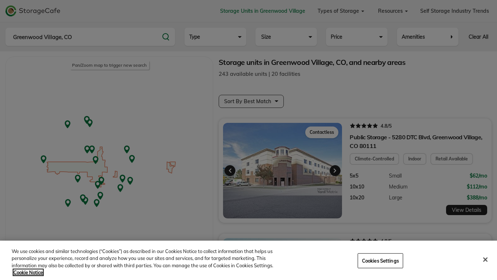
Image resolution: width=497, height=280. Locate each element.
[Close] (485, 260)
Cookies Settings (380, 261)
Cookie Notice (28, 272)
